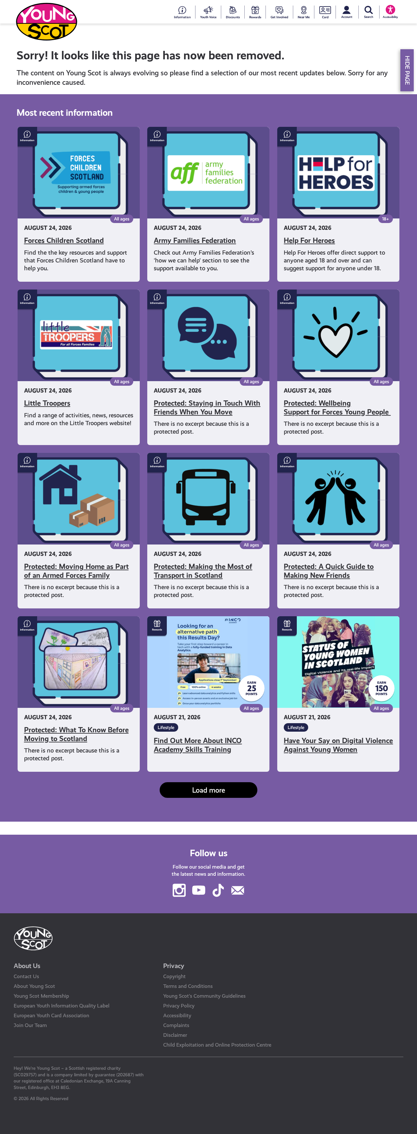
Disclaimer (175, 1035)
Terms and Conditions (188, 986)
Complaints (176, 1025)
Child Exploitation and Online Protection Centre (217, 1045)
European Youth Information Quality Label (61, 1006)
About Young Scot (34, 986)
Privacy (173, 966)
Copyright (174, 976)
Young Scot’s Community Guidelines (204, 996)
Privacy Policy (178, 1006)
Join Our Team (30, 1025)
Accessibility (177, 1015)
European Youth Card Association (51, 1015)
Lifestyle (166, 727)
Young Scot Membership (41, 996)
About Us (27, 966)
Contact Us (26, 976)
